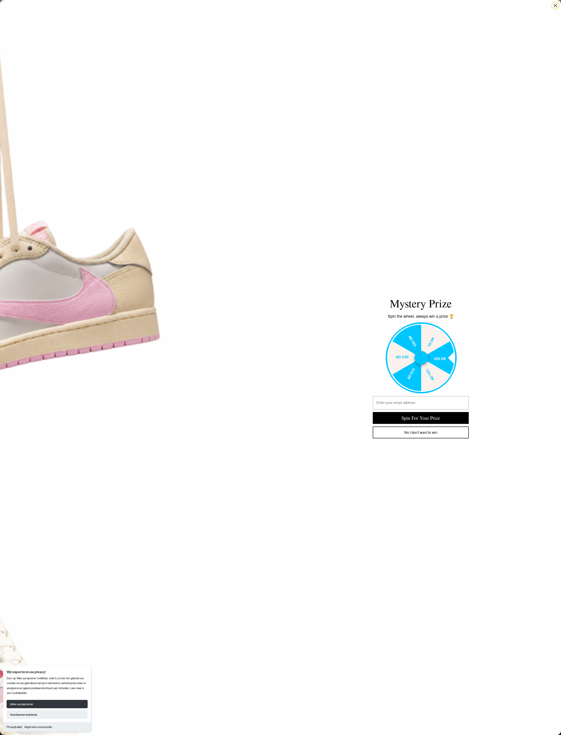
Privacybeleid (14, 727)
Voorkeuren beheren (23, 714)
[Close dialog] (555, 5)
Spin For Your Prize (420, 418)
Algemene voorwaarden (38, 727)
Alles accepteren (21, 704)
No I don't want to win (420, 432)
